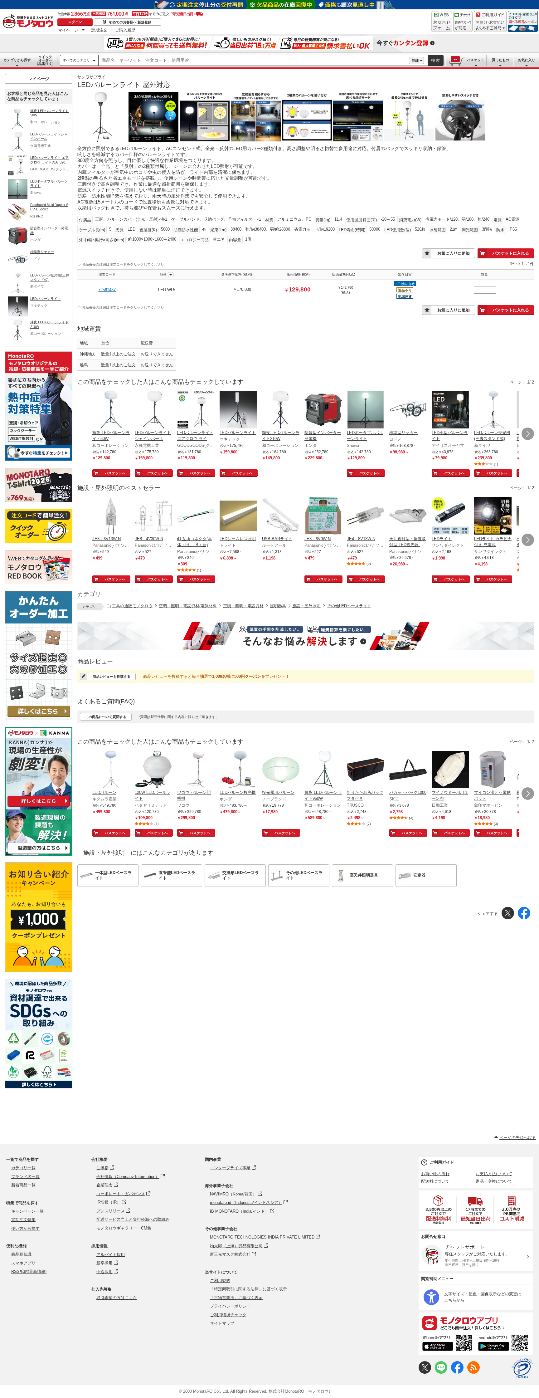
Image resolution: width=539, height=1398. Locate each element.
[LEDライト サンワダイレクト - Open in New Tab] (450, 516)
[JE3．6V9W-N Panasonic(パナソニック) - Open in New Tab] (323, 516)
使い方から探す (25, 1228)
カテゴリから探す (17, 60)
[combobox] (254, 60)
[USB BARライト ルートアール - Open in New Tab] (280, 516)
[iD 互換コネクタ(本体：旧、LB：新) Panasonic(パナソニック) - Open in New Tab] (196, 516)
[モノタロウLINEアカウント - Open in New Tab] (441, 1372)
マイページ (68, 30)
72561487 (107, 289)
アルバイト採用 (110, 1254)
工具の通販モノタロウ (132, 606)
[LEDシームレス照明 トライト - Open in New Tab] (238, 516)
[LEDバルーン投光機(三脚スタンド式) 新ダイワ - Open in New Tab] (493, 410)
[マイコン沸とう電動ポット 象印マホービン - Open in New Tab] (493, 770)
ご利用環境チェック (228, 1314)
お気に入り (526, 60)
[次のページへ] (528, 434)
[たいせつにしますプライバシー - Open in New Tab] (522, 1368)
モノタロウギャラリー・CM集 (123, 1228)
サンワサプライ (91, 77)
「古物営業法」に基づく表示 (236, 1297)
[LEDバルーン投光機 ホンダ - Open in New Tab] (238, 770)
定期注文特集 (23, 1219)
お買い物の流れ (435, 1173)
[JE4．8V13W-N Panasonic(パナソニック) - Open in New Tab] (365, 516)
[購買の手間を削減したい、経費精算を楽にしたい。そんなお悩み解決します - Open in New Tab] (305, 636)
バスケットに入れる (511, 253)
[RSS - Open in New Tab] (473, 1372)
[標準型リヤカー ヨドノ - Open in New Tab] (408, 410)
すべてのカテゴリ (76, 60)
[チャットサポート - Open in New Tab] (463, 21)
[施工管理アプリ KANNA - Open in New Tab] (38, 806)
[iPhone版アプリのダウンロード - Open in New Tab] (447, 1344)
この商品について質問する (105, 717)
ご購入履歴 (125, 30)
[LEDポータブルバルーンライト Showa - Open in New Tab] (365, 410)
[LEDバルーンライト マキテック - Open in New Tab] (238, 410)
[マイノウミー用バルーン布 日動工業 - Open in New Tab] (450, 770)
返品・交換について (494, 1181)
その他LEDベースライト (349, 606)
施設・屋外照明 (306, 606)
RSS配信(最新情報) (28, 1271)
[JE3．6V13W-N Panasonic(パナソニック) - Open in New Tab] (111, 516)
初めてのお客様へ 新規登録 (130, 22)
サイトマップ (222, 1323)
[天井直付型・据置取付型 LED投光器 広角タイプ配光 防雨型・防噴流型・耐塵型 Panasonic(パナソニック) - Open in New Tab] (408, 516)
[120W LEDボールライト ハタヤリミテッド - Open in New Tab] (153, 770)
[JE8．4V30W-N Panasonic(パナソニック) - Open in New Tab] (153, 516)
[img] (29, 22)
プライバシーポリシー (230, 1306)
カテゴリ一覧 (23, 1168)
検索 (435, 60)
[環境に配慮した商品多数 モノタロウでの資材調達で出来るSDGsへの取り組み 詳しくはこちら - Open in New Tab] (38, 1086)
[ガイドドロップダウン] (490, 25)
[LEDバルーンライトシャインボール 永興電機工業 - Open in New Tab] (153, 410)
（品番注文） (45, 60)
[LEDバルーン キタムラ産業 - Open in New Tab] (111, 770)
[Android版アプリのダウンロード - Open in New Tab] (504, 1344)
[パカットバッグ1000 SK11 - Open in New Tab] (408, 770)
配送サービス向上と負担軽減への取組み (132, 1219)
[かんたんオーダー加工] (38, 718)
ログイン (75, 22)
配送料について (435, 1181)
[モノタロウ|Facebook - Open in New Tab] (457, 1372)
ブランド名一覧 (25, 1176)
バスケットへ (115, 473)
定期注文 (99, 30)
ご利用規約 (220, 1280)
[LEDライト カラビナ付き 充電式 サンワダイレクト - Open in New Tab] (493, 516)
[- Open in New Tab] (439, 1209)
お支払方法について (494, 1173)
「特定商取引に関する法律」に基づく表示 (248, 1289)
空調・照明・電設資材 (243, 606)
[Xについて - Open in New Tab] (425, 1372)
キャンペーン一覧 (27, 1211)
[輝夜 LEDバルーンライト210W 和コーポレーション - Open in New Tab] (280, 410)
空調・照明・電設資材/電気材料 (188, 606)
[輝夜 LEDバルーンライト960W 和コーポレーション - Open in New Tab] (323, 770)
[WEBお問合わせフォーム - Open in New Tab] (441, 21)
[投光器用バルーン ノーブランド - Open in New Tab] (280, 770)
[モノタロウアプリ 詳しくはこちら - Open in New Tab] (476, 1322)
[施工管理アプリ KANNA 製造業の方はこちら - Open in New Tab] (38, 854)
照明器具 (278, 606)
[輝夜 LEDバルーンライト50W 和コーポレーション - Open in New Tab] (111, 410)
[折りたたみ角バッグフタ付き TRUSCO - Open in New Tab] (365, 770)
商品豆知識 (21, 1254)
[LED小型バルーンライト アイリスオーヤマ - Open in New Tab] (450, 410)
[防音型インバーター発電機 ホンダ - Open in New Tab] (323, 410)
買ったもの (500, 60)
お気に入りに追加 (453, 253)
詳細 (415, 60)
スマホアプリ (23, 1263)
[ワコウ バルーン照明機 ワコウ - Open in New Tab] (196, 770)
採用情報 (99, 1246)
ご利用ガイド (442, 1162)
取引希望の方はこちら (116, 1297)
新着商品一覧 (23, 1185)
